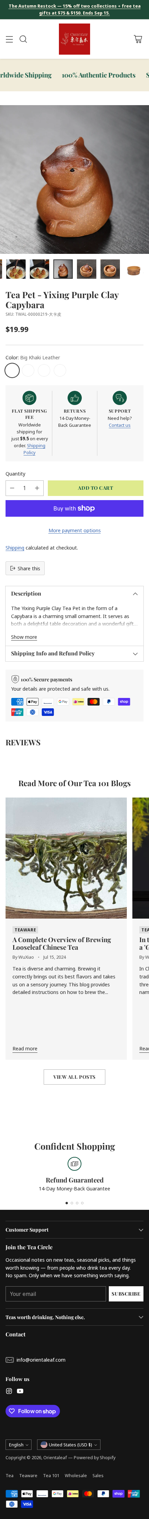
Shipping (15, 547)
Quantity (15, 473)
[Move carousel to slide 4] (82, 1203)
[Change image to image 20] (63, 269)
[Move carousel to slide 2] (72, 1203)
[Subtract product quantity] (12, 488)
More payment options (75, 530)
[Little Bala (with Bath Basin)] (44, 370)
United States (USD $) (70, 1445)
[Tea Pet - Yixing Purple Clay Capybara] (74, 179)
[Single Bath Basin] (60, 370)
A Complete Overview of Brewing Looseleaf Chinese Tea (61, 943)
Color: (33, 357)
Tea (10, 1475)
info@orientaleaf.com (41, 1359)
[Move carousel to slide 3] (77, 1203)
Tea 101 (51, 1475)
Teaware (28, 1475)
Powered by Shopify (94, 1457)
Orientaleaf (55, 1457)
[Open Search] (23, 39)
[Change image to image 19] (39, 269)
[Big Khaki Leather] (12, 370)
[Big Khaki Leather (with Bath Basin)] (28, 370)
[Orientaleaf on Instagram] (9, 1392)
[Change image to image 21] (86, 269)
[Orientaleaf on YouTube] (20, 1392)
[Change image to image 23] (133, 269)
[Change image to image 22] (110, 269)
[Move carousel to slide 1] (66, 1203)
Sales (98, 1475)
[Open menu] (9, 39)
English (16, 1445)
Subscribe (126, 1293)
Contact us (120, 425)
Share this (29, 568)
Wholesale (76, 1475)
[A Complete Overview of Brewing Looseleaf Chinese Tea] (66, 858)
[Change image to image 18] (16, 269)
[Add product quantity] (37, 488)
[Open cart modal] (138, 39)
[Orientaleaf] (74, 39)
